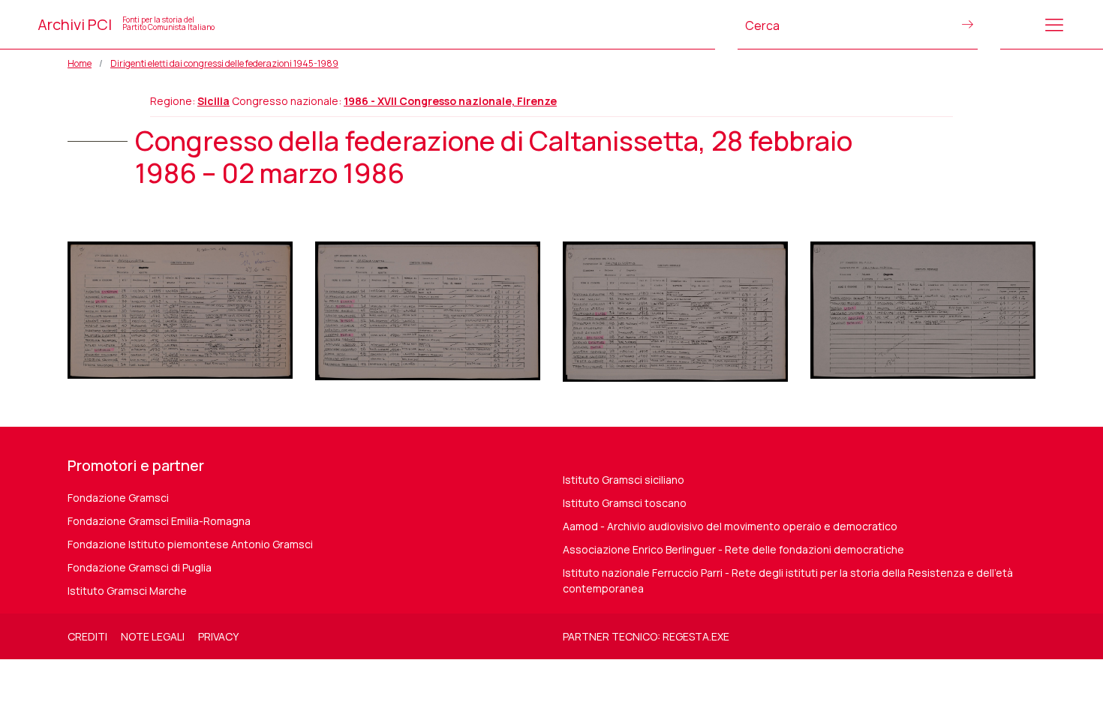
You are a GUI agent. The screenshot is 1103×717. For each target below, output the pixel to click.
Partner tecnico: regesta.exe (646, 636)
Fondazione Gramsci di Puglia (140, 567)
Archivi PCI (126, 24)
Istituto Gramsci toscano (625, 503)
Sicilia (213, 101)
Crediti (87, 636)
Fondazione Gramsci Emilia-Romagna (159, 521)
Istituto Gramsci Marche (127, 591)
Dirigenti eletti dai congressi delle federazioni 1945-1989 (224, 63)
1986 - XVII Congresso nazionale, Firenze (450, 101)
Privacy (218, 636)
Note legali (153, 636)
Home (80, 63)
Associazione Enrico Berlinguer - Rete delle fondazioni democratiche (733, 549)
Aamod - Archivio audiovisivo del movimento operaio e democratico (730, 526)
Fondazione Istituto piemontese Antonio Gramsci (190, 544)
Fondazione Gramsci (118, 497)
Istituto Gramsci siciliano (623, 479)
